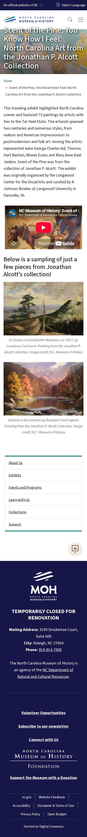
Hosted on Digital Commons (44, 826)
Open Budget (57, 814)
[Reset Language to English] (58, 5)
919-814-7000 (50, 650)
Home (8, 81)
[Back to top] (75, 549)
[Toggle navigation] (81, 19)
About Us (16, 462)
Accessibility (21, 805)
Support (15, 524)
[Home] (29, 15)
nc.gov (26, 797)
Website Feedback (52, 797)
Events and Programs (25, 487)
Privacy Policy (30, 814)
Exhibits (15, 475)
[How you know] (41, 5)
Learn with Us (19, 499)
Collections (17, 512)
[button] (67, 19)
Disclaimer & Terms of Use (55, 805)
